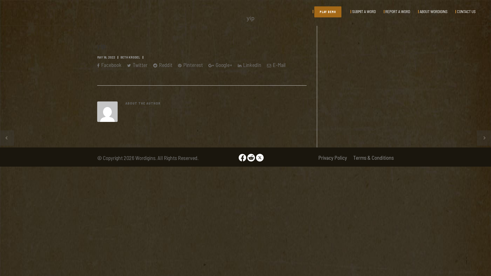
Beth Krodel (130, 57)
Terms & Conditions (373, 157)
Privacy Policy (332, 157)
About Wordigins (434, 11)
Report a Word (397, 11)
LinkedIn (251, 65)
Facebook (110, 65)
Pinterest (192, 65)
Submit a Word (364, 11)
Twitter (140, 65)
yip (101, 45)
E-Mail (279, 65)
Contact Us (466, 11)
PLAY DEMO (328, 12)
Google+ (223, 65)
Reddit (165, 65)
